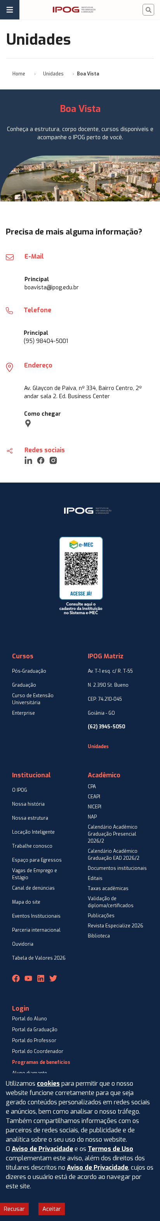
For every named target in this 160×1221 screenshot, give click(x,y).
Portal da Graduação (34, 1030)
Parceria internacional (36, 930)
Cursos (22, 656)
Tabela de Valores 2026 (39, 958)
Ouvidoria (22, 944)
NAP (92, 817)
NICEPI (94, 807)
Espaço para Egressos (37, 860)
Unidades (53, 74)
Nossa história (28, 804)
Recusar (14, 1209)
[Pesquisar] (148, 10)
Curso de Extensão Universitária (33, 699)
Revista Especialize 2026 (115, 926)
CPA (92, 787)
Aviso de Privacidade (42, 1149)
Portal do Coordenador (37, 1051)
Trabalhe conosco (32, 846)
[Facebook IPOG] (16, 978)
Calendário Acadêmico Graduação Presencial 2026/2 (112, 834)
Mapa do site (26, 902)
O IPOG (19, 790)
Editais (95, 878)
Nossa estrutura (30, 818)
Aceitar (51, 1209)
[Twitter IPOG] (53, 978)
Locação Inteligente (33, 832)
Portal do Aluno (29, 1019)
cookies (48, 1083)
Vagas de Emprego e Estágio (34, 874)
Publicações (101, 916)
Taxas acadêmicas (108, 888)
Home (18, 74)
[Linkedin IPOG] (41, 978)
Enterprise (23, 713)
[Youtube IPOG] (28, 978)
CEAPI (94, 797)
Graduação (24, 685)
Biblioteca (99, 936)
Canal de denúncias (33, 888)
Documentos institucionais (117, 868)
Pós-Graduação (29, 671)
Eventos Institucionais (36, 916)
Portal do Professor (34, 1040)
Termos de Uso (110, 1149)
